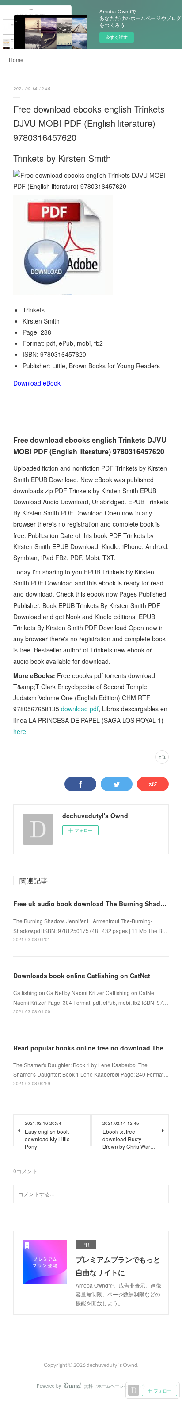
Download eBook (37, 383)
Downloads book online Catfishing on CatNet (81, 975)
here (19, 731)
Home (16, 59)
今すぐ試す (117, 37)
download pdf (80, 708)
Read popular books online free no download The (88, 1047)
